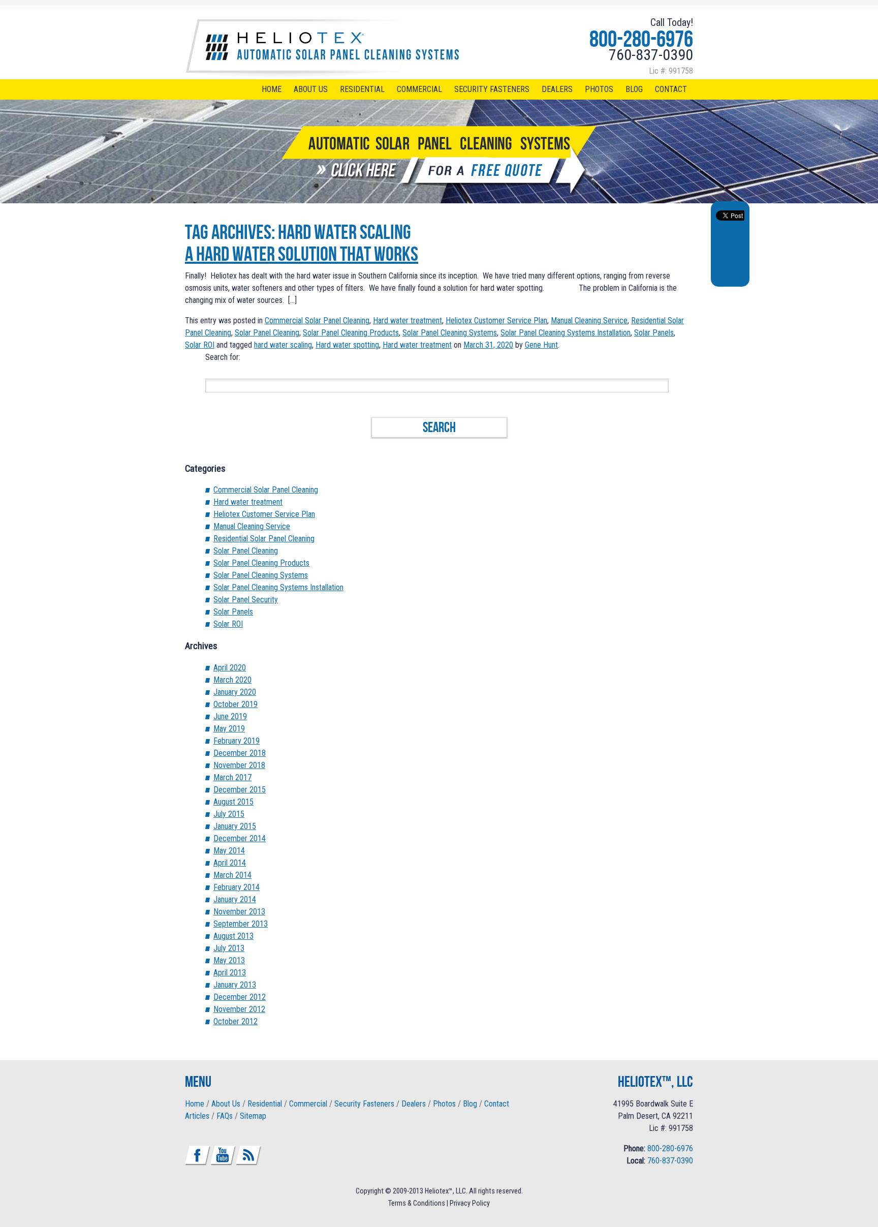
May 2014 (229, 850)
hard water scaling (283, 345)
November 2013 (239, 911)
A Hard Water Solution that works (301, 253)
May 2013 (229, 960)
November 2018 (239, 765)
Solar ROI (199, 345)
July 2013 (228, 948)
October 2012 (235, 1021)
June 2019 (230, 716)
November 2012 (239, 1009)
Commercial (419, 89)
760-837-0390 (651, 55)
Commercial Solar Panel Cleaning (317, 320)
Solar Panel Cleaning (267, 333)
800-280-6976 (641, 38)
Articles (197, 1116)
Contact (671, 89)
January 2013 (234, 985)
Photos (599, 89)
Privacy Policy (470, 1203)
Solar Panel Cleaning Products (351, 333)
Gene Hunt (541, 345)
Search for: (222, 357)
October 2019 (235, 704)
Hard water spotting (347, 345)
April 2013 (229, 972)
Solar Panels (654, 333)
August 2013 (233, 936)
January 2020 (234, 692)
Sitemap (253, 1116)
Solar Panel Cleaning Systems (449, 333)
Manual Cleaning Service (589, 320)
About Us (311, 89)
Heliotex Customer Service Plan (496, 320)
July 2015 (228, 814)
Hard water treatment (407, 320)
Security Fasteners (491, 89)
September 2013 (240, 924)
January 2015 (234, 826)
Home (271, 89)
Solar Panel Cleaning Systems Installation (565, 333)
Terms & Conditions (416, 1203)
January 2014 (234, 899)
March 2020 (232, 680)
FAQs (224, 1116)
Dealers (557, 89)
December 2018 (239, 753)
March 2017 (232, 777)
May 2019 (229, 728)
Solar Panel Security (245, 599)
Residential (362, 89)
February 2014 (236, 887)
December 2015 (239, 789)
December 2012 (239, 997)
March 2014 (232, 875)
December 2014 (239, 838)
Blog (634, 89)
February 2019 (236, 741)
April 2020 (229, 667)
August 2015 (233, 802)
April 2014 (229, 863)
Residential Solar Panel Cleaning (264, 538)
